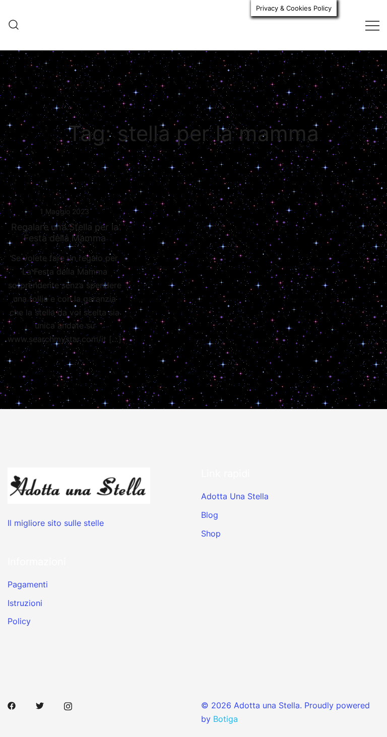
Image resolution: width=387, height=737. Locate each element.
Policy (19, 621)
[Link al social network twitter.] (40, 705)
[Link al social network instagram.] (68, 705)
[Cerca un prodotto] (14, 25)
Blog (209, 515)
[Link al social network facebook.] (12, 705)
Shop (211, 533)
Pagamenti (28, 584)
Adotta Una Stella (235, 496)
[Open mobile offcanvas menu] (372, 25)
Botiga (225, 719)
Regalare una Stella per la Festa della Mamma (64, 232)
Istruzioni (25, 603)
